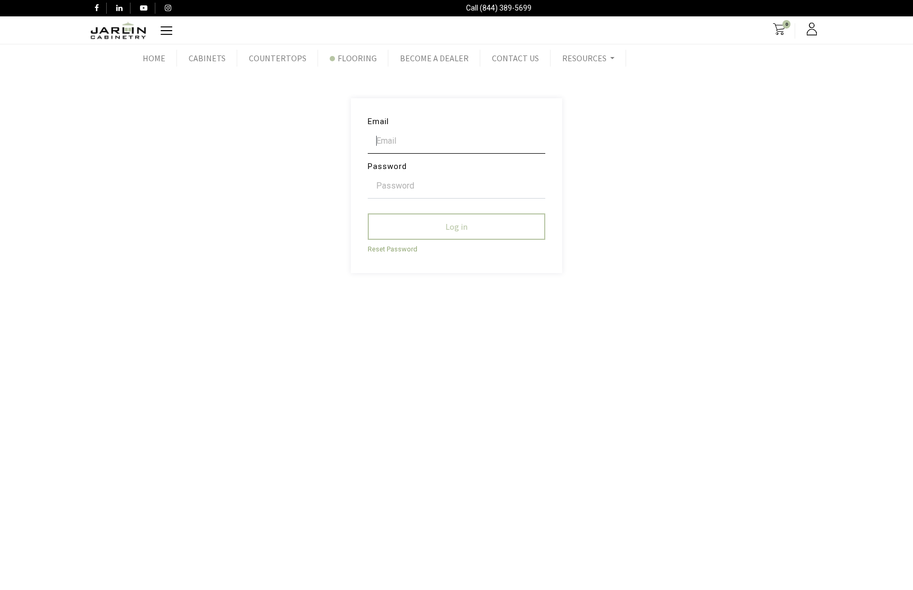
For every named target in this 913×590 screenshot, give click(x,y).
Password (387, 166)
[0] (779, 30)
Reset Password (392, 249)
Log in (456, 226)
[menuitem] (154, 58)
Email (378, 121)
